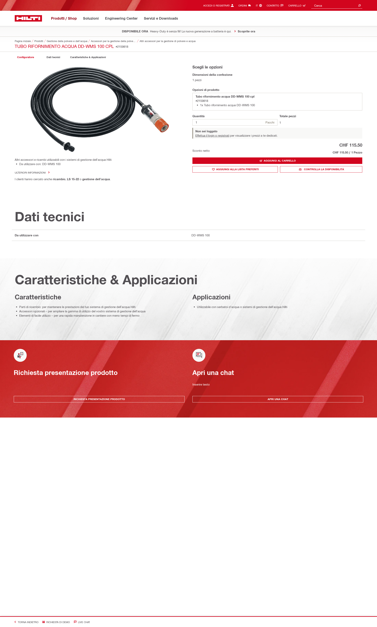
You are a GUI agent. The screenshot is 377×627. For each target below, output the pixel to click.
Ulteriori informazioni (30, 172)
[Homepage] (28, 18)
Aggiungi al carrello (280, 160)
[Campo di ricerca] (359, 5)
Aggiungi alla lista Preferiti (237, 169)
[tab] (25, 57)
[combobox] (336, 5)
